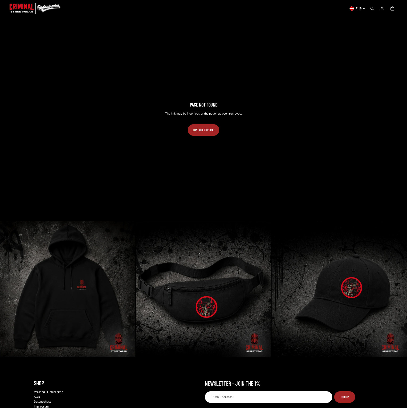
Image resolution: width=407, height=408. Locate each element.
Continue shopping (203, 130)
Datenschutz (42, 401)
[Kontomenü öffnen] (382, 8)
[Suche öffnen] (372, 8)
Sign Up (345, 397)
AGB (37, 397)
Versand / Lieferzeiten (48, 392)
